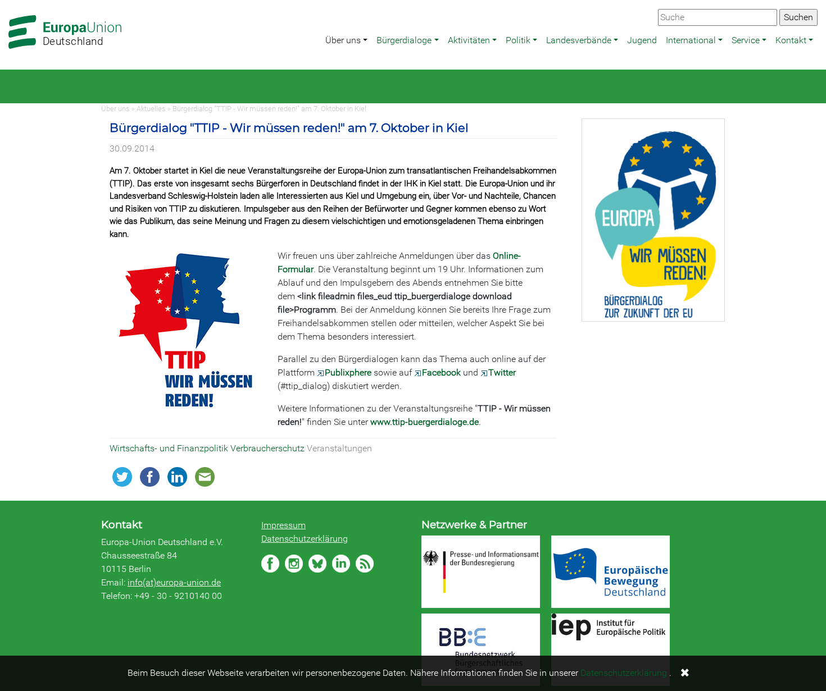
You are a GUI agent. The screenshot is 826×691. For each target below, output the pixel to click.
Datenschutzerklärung (304, 538)
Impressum (283, 525)
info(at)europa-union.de (174, 582)
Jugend (642, 40)
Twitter (502, 372)
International (691, 40)
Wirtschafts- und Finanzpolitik (170, 448)
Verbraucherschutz (268, 448)
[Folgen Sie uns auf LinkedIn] (341, 564)
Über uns (343, 40)
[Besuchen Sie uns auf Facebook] (270, 564)
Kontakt (790, 40)
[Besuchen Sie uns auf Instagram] (294, 564)
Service (746, 40)
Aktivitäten (469, 40)
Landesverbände (578, 40)
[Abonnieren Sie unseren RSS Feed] (365, 564)
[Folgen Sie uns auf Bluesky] (317, 564)
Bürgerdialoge (404, 40)
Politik (518, 40)
